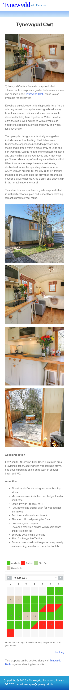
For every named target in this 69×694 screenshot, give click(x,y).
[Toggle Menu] (65, 14)
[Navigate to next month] (60, 578)
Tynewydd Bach (34, 94)
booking (59, 652)
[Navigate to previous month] (9, 578)
